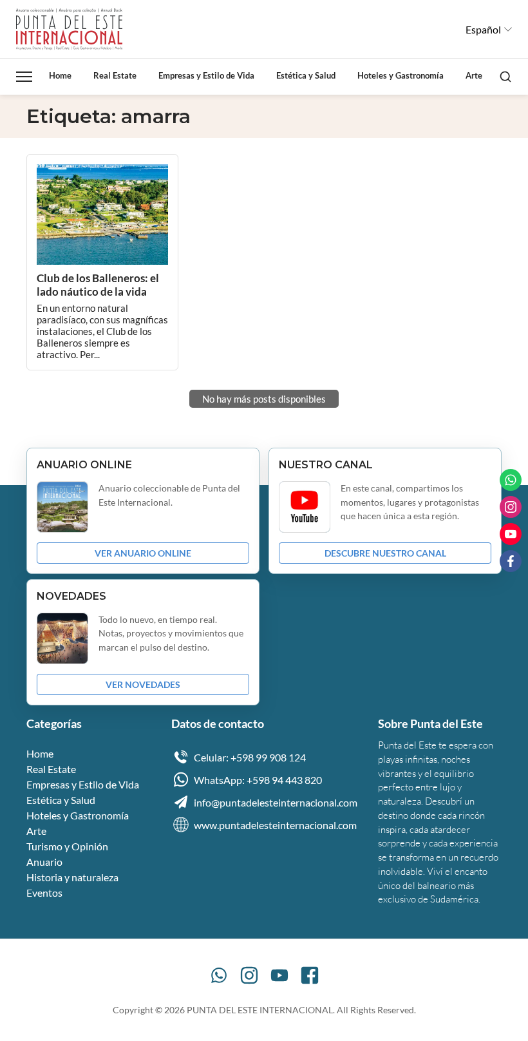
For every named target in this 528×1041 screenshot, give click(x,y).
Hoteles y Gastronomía (400, 75)
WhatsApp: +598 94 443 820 (258, 780)
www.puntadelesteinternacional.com (275, 825)
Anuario (44, 861)
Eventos (44, 892)
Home (60, 75)
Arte (474, 75)
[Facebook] (309, 975)
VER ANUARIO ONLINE (143, 553)
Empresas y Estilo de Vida (206, 75)
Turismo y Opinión (67, 846)
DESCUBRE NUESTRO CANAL (385, 553)
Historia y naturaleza (72, 877)
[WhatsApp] (219, 975)
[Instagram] (249, 975)
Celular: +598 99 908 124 (250, 757)
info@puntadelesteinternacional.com (275, 802)
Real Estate (115, 75)
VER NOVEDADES (143, 684)
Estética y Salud (305, 75)
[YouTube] (279, 975)
